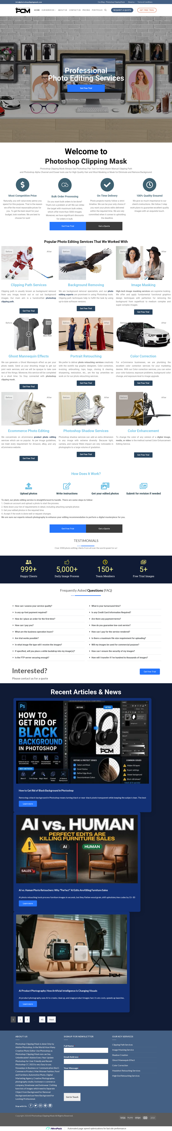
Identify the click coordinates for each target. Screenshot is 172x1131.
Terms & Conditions (144, 2)
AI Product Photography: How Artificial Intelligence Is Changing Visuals (58, 990)
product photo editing (45, 437)
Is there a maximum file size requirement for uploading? (119, 638)
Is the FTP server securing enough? (32, 657)
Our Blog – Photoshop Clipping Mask (111, 2)
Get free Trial (150, 671)
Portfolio (97, 10)
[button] (48, 606)
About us (131, 2)
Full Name (69, 1046)
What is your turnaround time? (106, 606)
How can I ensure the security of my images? (113, 651)
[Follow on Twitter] (35, 1105)
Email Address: (72, 1057)
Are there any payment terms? (106, 619)
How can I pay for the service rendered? (111, 632)
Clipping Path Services (122, 1044)
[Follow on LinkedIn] (50, 1105)
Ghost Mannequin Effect (123, 1060)
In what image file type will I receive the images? (38, 644)
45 (42, 1019)
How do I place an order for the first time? (35, 619)
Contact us (75, 10)
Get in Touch (72, 1097)
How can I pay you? (24, 625)
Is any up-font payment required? (31, 612)
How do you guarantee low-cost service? (111, 625)
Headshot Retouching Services (126, 1070)
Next (51, 1019)
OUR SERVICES (48, 10)
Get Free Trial (68, 226)
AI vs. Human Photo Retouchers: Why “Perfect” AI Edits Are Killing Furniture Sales (63, 890)
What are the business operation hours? (34, 632)
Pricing (86, 10)
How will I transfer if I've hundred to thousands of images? (120, 657)
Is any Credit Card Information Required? (111, 612)
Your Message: (72, 1068)
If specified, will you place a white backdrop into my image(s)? (45, 651)
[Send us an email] (40, 1105)
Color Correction (120, 1065)
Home (37, 10)
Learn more (28, 803)
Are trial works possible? (27, 638)
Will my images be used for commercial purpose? (115, 644)
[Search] (105, 10)
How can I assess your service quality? (33, 606)
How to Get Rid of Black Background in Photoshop (46, 790)
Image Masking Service (123, 1049)
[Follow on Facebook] (31, 1105)
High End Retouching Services (126, 1075)
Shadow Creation (120, 1055)
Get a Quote (104, 226)
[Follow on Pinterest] (45, 1105)
